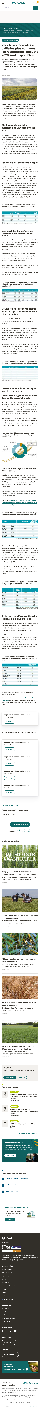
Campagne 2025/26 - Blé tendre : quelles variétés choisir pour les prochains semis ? (19, 873)
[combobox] (20, 8)
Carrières (4, 1296)
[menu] (3, 3)
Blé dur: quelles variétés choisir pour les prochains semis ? (19, 1004)
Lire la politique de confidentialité (11, 1400)
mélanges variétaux (9, 810)
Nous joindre (9, 1354)
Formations (5, 1282)
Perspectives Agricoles (8, 1318)
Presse (4, 1292)
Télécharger (9, 721)
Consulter (10, 1219)
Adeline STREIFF (7, 805)
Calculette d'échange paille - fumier (17, 1178)
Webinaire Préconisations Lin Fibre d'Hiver (22, 1125)
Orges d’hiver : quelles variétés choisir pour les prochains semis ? (20, 916)
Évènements (5, 1276)
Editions (4, 1279)
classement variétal (9, 814)
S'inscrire (22, 1077)
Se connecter (9, 1077)
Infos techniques (7, 1269)
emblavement (23, 810)
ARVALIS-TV (6, 1311)
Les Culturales (6, 1315)
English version (8, 1299)
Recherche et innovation (9, 1286)
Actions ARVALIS (7, 1321)
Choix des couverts (12, 1191)
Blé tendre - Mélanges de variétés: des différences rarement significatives (18, 1047)
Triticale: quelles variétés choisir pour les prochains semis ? (19, 960)
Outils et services (7, 1272)
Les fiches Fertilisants (13, 1185)
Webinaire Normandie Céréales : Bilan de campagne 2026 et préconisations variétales (23, 1096)
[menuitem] (33, 3)
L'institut (4, 1289)
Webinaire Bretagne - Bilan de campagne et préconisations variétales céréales (24, 1111)
